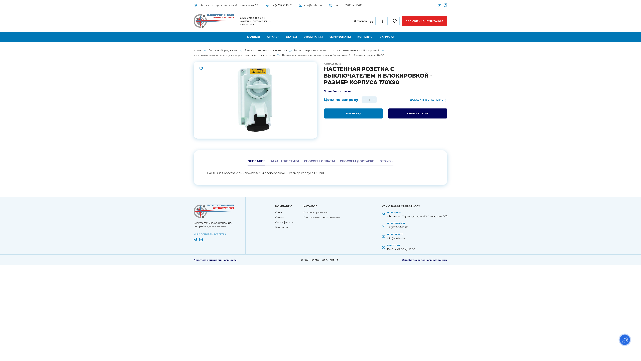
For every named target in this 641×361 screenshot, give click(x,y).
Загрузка (387, 36)
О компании (313, 36)
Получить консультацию (424, 21)
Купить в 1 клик (418, 113)
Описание (256, 161)
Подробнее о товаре (338, 91)
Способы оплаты (319, 161)
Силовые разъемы (315, 212)
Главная (253, 36)
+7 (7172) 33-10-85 (281, 5)
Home (197, 50)
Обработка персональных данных (424, 260)
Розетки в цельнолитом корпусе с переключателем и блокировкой (234, 55)
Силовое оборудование (222, 50)
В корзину (353, 113)
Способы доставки (357, 161)
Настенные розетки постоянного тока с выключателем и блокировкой (336, 50)
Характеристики (284, 161)
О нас (279, 212)
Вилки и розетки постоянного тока (266, 50)
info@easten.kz (313, 5)
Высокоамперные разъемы (321, 217)
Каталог (272, 36)
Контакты (365, 36)
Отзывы (386, 161)
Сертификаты (340, 36)
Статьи (291, 36)
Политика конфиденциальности (215, 260)
